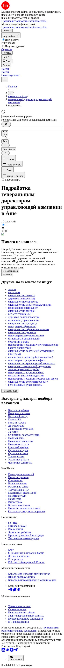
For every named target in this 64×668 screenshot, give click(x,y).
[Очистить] (6, 124)
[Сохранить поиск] (4, 133)
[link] (7, 61)
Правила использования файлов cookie (24, 27)
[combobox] (17, 116)
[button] (5, 68)
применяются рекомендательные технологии (30, 629)
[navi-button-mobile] (4, 79)
